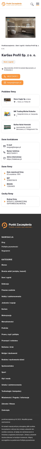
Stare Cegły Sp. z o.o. (22, 99)
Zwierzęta (6, 410)
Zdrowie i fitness (8, 404)
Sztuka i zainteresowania (12, 385)
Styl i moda (6, 379)
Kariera (4, 309)
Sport (4, 372)
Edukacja (5, 284)
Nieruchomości (7, 322)
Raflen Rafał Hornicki (22, 125)
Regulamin (6, 251)
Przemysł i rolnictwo (10, 341)
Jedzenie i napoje (9, 303)
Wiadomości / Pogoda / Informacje (15, 398)
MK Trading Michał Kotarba (24, 111)
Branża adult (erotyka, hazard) (14, 271)
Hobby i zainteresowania (11, 296)
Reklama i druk (8, 347)
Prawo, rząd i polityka (10, 334)
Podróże (5, 328)
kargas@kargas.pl (14, 83)
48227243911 (12, 76)
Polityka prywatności (10, 247)
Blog (3, 242)
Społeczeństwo (8, 366)
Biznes (4, 265)
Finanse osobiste (8, 290)
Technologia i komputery (11, 391)
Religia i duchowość (9, 353)
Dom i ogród (8, 62)
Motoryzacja (6, 315)
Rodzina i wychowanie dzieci (13, 360)
